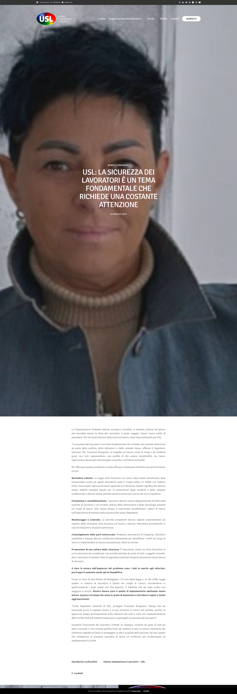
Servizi (150, 18)
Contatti (175, 18)
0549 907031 (56, 2)
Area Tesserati (44, 2)
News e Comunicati (118, 165)
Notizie (163, 18)
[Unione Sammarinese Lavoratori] (53, 18)
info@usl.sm (68, 2)
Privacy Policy (136, 691)
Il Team (102, 18)
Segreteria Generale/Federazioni (125, 18)
